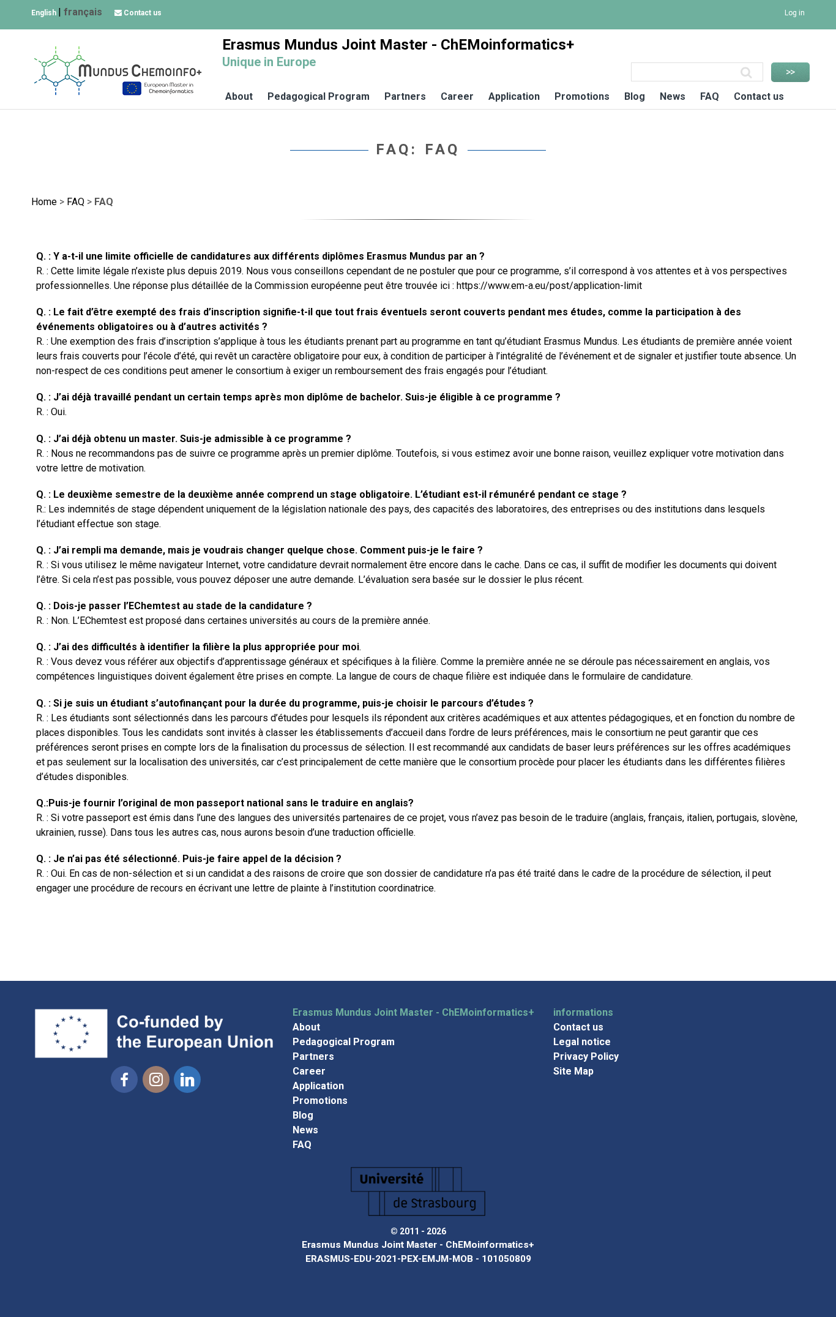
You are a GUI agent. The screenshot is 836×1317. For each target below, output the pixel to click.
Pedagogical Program (318, 96)
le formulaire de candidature (631, 676)
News (672, 96)
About (239, 96)
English (44, 13)
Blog (634, 96)
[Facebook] (124, 1080)
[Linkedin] (187, 1080)
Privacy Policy (586, 1056)
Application (514, 96)
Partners (405, 96)
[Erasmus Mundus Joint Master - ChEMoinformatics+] (117, 94)
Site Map (573, 1071)
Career (457, 96)
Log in (795, 13)
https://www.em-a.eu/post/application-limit (549, 285)
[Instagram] (156, 1080)
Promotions (582, 96)
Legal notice (582, 1042)
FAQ (709, 96)
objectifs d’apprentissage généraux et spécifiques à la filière (306, 661)
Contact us (142, 13)
